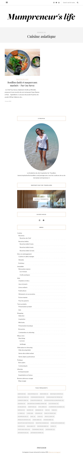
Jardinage (23, 344)
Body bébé (44, 393)
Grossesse (39, 410)
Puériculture (22, 291)
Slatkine (21, 426)
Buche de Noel (23, 397)
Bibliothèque (33, 393)
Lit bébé (21, 413)
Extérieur (21, 263)
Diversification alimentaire (54, 400)
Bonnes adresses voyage (25, 378)
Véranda (21, 260)
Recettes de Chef (22, 79)
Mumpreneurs (23, 416)
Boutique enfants (56, 393)
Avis (19, 310)
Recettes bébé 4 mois (27, 244)
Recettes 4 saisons (42, 423)
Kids (18, 278)
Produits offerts (24, 419)
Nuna (40, 416)
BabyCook (22, 393)
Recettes (21, 235)
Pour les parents (23, 301)
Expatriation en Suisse (25, 375)
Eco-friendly (53, 403)
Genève (30, 410)
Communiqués (23, 366)
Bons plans (21, 362)
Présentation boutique (25, 326)
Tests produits (22, 304)
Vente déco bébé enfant (26, 353)
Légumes (38, 413)
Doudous (21, 403)
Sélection (21, 316)
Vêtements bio (23, 432)
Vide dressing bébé (24, 350)
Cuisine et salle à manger (26, 256)
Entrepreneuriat (23, 372)
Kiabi (54, 410)
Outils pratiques (25, 275)
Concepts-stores (36, 400)
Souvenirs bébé (42, 426)
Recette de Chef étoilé (26, 423)
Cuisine (19, 233)
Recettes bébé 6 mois (27, 247)
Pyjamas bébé (48, 419)
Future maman (22, 297)
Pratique (20, 360)
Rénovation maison (24, 269)
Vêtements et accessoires (26, 294)
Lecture (22, 341)
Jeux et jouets (22, 284)
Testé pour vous (24, 429)
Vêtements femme (37, 432)
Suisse (53, 426)
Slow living (21, 338)
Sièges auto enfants (57, 423)
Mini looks (21, 322)
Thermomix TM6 (37, 429)
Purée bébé (37, 419)
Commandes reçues (37, 397)
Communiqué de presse (54, 397)
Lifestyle (20, 369)
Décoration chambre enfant (37, 403)
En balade (22, 406)
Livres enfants (22, 287)
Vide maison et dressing (24, 347)
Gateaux (21, 410)
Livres (30, 413)
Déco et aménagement (24, 254)
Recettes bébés (23, 241)
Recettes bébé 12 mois (27, 250)
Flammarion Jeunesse (56, 406)
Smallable (31, 426)
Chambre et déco (23, 281)
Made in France (50, 413)
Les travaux (23, 271)
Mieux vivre (20, 336)
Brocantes (21, 329)
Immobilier (20, 266)
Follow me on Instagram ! (54, 452)
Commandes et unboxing (26, 332)
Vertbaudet (50, 429)
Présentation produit (25, 306)
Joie (47, 410)
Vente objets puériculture (26, 357)
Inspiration (21, 319)
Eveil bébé (43, 406)
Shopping (20, 313)
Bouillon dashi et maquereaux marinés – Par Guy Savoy (22, 84)
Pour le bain (49, 416)
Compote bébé (23, 400)
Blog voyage (22, 381)
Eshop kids (32, 406)
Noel (33, 416)
